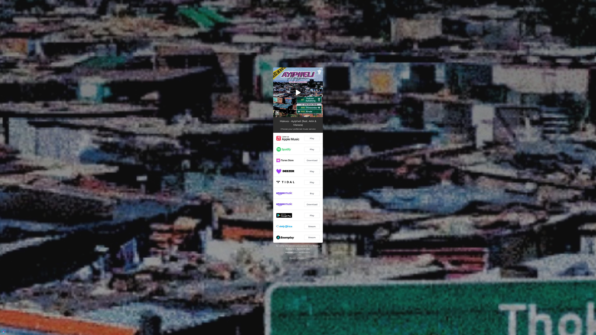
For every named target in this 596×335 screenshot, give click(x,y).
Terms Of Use (303, 249)
